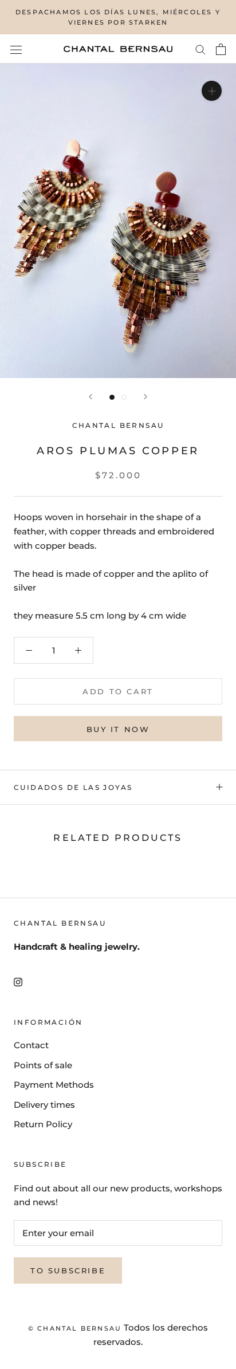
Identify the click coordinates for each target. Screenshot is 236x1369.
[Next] (145, 396)
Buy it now (118, 729)
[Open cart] (221, 49)
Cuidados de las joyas (73, 787)
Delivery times (44, 1104)
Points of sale (43, 1065)
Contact (31, 1045)
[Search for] (200, 49)
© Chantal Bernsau (74, 1328)
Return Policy (43, 1124)
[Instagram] (18, 982)
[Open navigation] (16, 49)
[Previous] (90, 396)
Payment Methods (54, 1084)
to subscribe (67, 1270)
